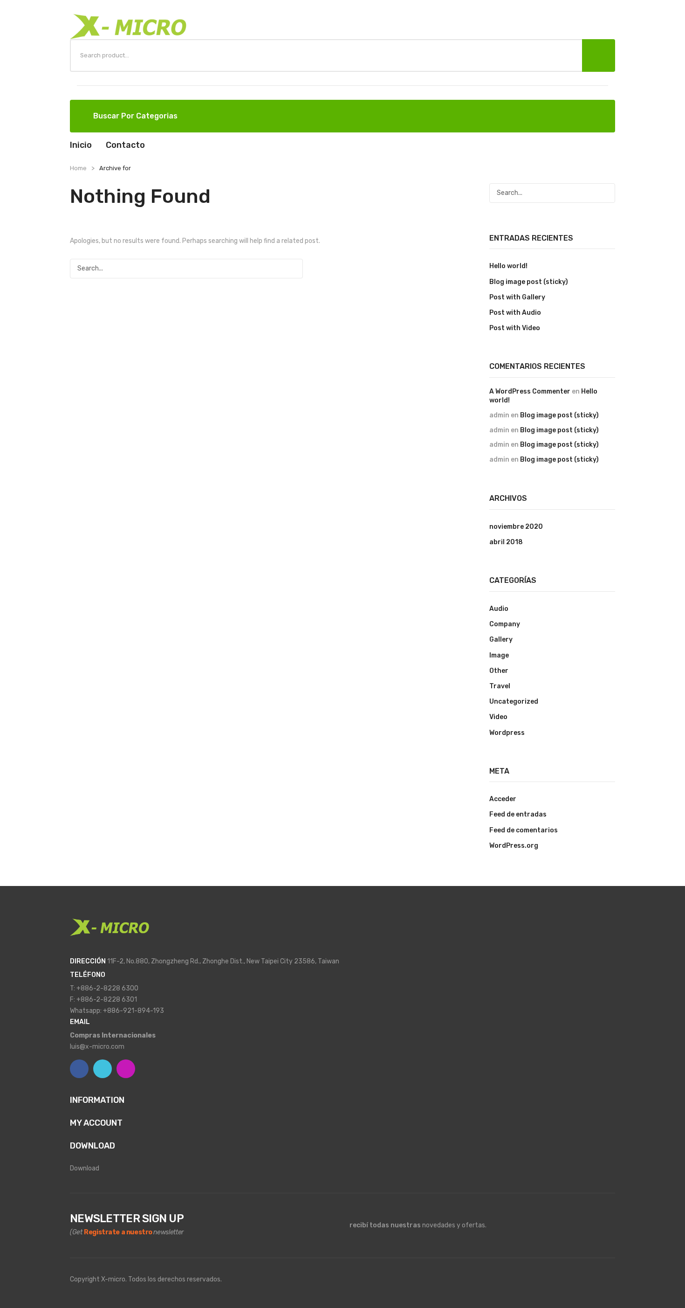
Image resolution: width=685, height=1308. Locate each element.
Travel (499, 686)
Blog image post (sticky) (528, 282)
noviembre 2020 (516, 527)
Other (498, 671)
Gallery (501, 640)
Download (84, 1168)
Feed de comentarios (523, 830)
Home (78, 168)
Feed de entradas (518, 814)
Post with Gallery (517, 297)
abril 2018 (506, 542)
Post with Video (514, 328)
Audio (498, 609)
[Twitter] (102, 1068)
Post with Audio (515, 313)
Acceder (502, 799)
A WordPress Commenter (529, 391)
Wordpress (507, 733)
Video (498, 717)
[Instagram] (125, 1068)
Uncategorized (513, 702)
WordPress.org (513, 846)
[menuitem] (81, 145)
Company (504, 624)
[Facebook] (79, 1068)
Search (598, 55)
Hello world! (508, 266)
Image (499, 655)
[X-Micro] (128, 26)
